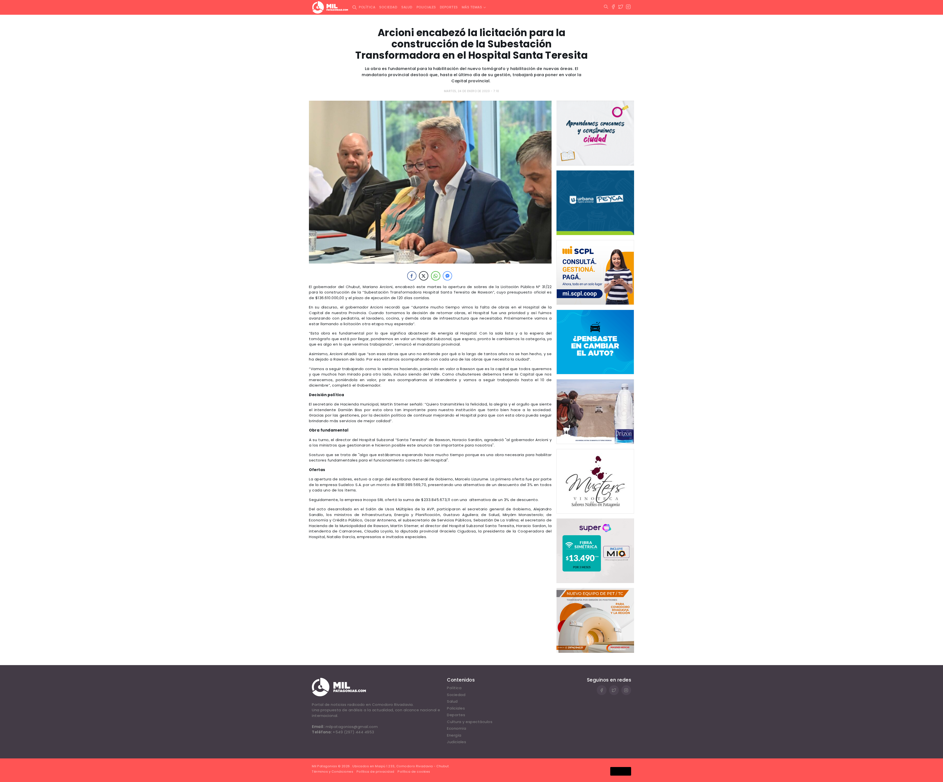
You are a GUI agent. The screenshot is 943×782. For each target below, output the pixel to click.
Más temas (472, 7)
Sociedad (388, 7)
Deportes (449, 7)
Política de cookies (414, 771)
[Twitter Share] (423, 275)
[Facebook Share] (411, 275)
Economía (456, 728)
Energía (454, 735)
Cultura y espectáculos (469, 721)
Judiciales (456, 741)
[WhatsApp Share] (435, 275)
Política (367, 7)
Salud (407, 7)
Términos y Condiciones (332, 771)
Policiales (426, 7)
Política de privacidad (375, 771)
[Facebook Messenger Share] (447, 275)
